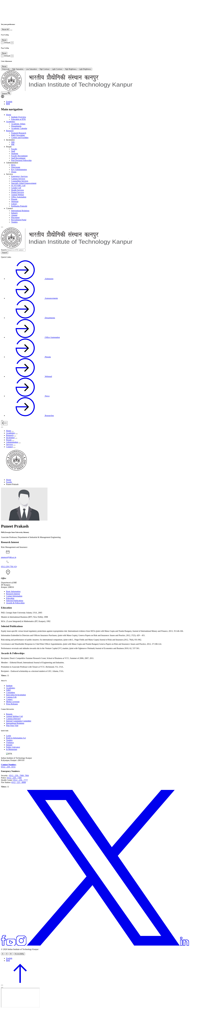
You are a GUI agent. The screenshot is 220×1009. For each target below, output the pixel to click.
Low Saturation (31, 69)
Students (14, 153)
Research (9, 131)
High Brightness (71, 69)
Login (8, 736)
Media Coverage (12, 702)
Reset (4, 40)
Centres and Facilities (19, 137)
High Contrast (44, 69)
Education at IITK (18, 119)
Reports (9, 714)
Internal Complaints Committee (18, 721)
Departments (16, 126)
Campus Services (18, 179)
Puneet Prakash (15, 526)
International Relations (20, 211)
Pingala (14, 199)
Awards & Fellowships (15, 603)
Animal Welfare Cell (14, 716)
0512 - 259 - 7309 (14, 778)
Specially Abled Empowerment (23, 183)
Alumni (14, 215)
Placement (15, 217)
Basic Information (13, 591)
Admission (48, 279)
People (9, 440)
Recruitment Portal (18, 220)
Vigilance (10, 742)
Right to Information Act (16, 738)
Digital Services (17, 192)
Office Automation (18, 197)
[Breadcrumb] (2, 475)
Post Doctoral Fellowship (21, 160)
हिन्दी (8, 104)
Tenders (14, 222)
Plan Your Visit (12, 725)
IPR (12, 144)
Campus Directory (13, 719)
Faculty (14, 149)
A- (3, 954)
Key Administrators (19, 169)
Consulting (10, 692)
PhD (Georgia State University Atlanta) (15, 532)
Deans (13, 172)
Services (9, 444)
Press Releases (12, 704)
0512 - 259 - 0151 (8, 767)
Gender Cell (16, 188)
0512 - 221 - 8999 (18, 782)
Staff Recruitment (18, 158)
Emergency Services (19, 176)
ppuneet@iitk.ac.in (8, 557)
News (47, 396)
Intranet (9, 745)
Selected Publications (14, 601)
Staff (13, 151)
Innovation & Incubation (16, 695)
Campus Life (11, 697)
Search (3, 250)
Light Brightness (85, 69)
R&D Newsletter (18, 135)
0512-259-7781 (9, 566)
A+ (11, 954)
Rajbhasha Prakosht (19, 206)
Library (14, 204)
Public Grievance (13, 747)
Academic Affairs (18, 124)
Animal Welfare (17, 195)
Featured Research (18, 133)
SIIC (13, 142)
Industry (14, 213)
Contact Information (14, 596)
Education (10, 598)
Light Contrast (57, 69)
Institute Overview (18, 117)
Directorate (15, 167)
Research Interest (13, 594)
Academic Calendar (19, 128)
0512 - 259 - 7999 (16, 775)
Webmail (14, 201)
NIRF (8, 690)
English (9, 102)
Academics (10, 121)
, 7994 (26, 775)
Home (8, 115)
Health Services (17, 190)
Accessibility (19, 954)
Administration (12, 442)
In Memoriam (11, 749)
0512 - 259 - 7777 (20, 780)
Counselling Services (19, 181)
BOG (13, 165)
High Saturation (17, 69)
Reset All (5, 29)
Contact (9, 699)
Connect (9, 447)
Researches (49, 415)
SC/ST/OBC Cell (18, 185)
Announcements (51, 298)
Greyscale (6, 69)
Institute (9, 686)
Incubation (10, 438)
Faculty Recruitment (19, 156)
